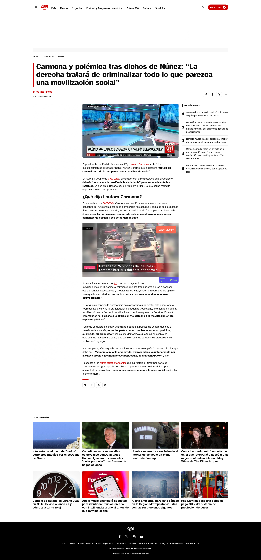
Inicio (35, 56)
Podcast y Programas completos (104, 8)
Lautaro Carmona (139, 164)
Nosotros (90, 543)
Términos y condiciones (126, 543)
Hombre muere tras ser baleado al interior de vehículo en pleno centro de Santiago (206, 140)
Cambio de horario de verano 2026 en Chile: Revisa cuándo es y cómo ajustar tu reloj (206, 168)
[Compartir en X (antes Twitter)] (219, 94)
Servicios (160, 8)
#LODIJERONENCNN (54, 56)
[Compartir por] (225, 94)
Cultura (147, 8)
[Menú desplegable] (36, 7)
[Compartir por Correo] (205, 94)
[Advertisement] (55, 276)
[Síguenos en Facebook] (119, 536)
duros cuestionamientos (113, 363)
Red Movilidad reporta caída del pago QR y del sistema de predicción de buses (202, 504)
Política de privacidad (105, 543)
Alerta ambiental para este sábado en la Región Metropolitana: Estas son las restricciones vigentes (155, 504)
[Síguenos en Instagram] (134, 536)
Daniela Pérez (44, 96)
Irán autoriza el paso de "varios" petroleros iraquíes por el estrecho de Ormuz (207, 114)
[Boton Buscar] (203, 7)
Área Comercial (68, 543)
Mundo (64, 8)
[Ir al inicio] (44, 7)
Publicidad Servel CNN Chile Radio (184, 543)
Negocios (77, 8)
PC (115, 283)
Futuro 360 (133, 8)
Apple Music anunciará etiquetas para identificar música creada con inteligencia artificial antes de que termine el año (105, 506)
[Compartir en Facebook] (212, 94)
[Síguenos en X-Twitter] (126, 536)
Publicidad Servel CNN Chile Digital (153, 543)
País (53, 8)
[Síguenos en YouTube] (141, 536)
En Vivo (81, 543)
